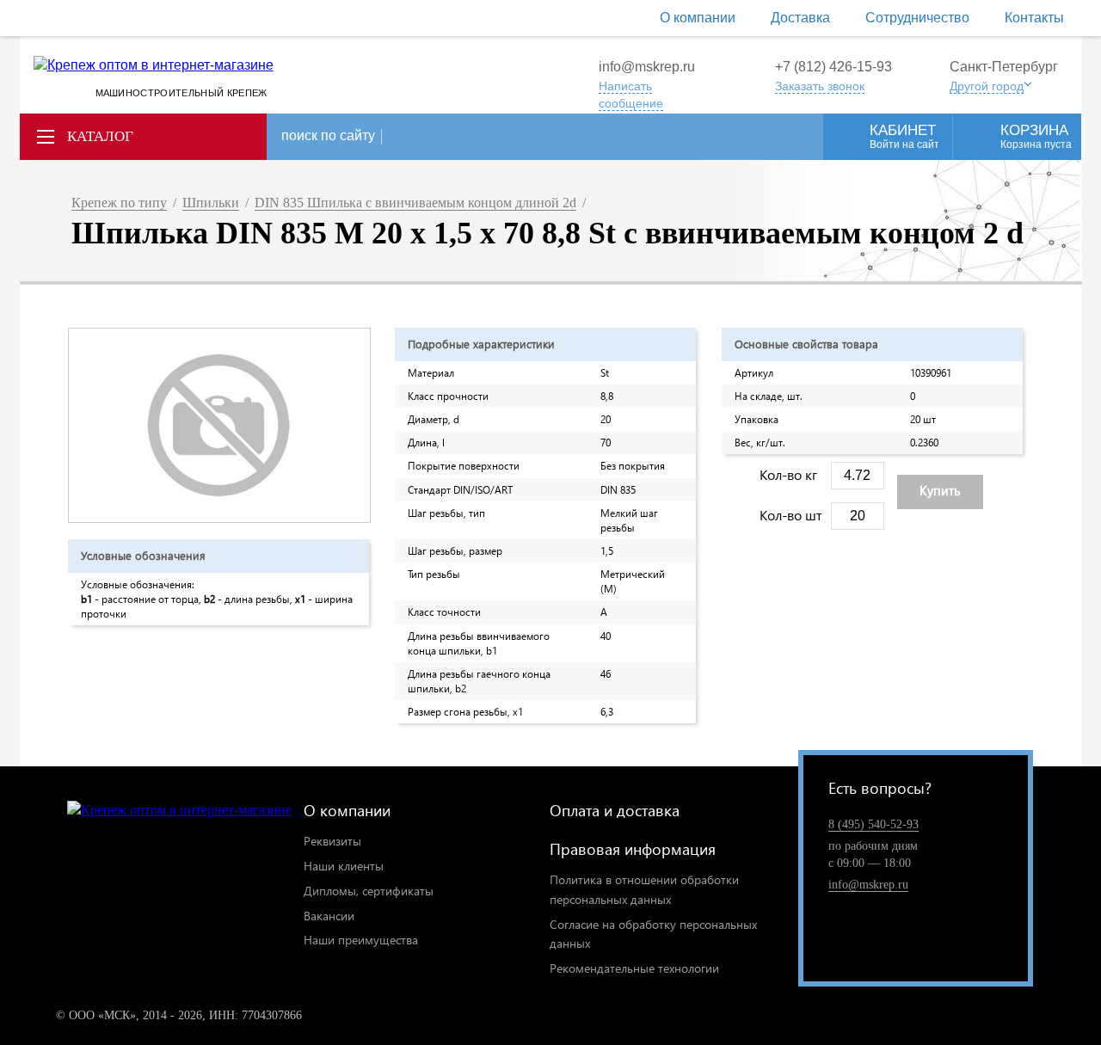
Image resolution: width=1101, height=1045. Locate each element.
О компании (697, 17)
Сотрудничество (917, 17)
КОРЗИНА (1036, 136)
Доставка (800, 17)
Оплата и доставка (615, 810)
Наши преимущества (361, 939)
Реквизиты (332, 841)
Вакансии (329, 915)
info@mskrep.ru (647, 66)
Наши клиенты (344, 866)
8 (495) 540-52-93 (873, 824)
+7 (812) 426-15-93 (833, 66)
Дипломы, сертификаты (369, 890)
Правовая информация (633, 848)
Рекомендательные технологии (634, 968)
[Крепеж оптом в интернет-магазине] (179, 811)
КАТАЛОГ (100, 136)
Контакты (1034, 17)
